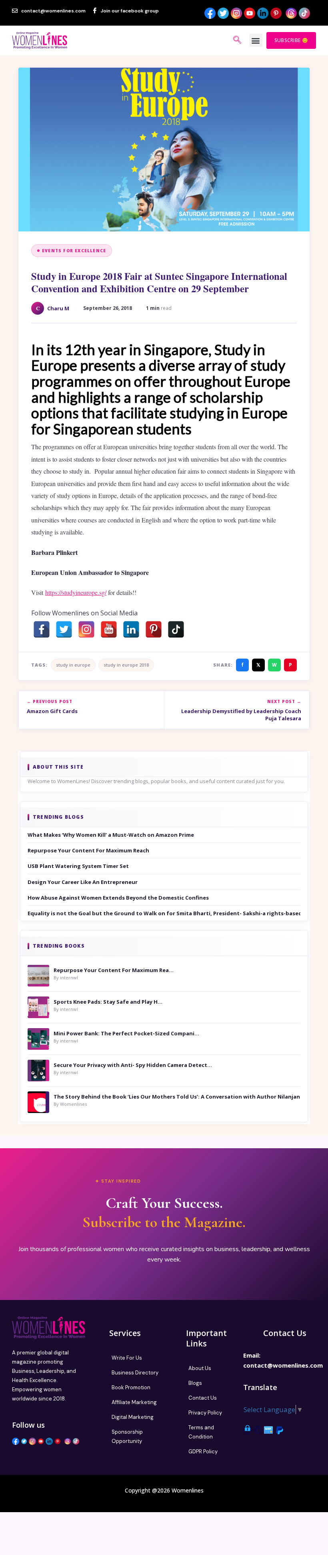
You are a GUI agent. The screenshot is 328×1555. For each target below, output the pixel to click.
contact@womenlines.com (283, 1365)
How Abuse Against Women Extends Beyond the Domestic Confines (118, 897)
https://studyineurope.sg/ (75, 592)
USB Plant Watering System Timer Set (78, 866)
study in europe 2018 (126, 665)
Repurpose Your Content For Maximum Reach (88, 850)
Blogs (195, 1383)
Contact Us (202, 1397)
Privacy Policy (205, 1412)
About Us (199, 1368)
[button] (255, 40)
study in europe (73, 665)
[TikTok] (176, 629)
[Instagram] (86, 629)
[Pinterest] (153, 629)
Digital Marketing (133, 1417)
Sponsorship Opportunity (127, 1436)
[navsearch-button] (237, 40)
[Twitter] (64, 629)
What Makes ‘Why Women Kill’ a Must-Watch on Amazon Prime (111, 834)
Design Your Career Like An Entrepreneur (83, 882)
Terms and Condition (201, 1432)
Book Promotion (131, 1387)
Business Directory (135, 1372)
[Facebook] (41, 629)
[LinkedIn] (131, 629)
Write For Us (127, 1357)
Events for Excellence (74, 250)
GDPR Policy (203, 1451)
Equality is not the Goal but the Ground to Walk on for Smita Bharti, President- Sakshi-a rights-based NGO (164, 913)
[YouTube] (108, 629)
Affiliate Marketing (134, 1402)
